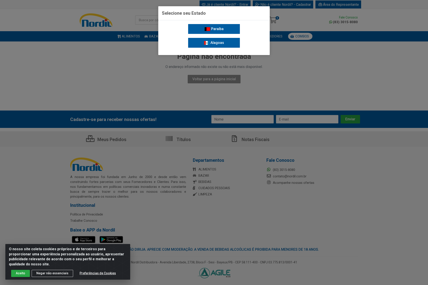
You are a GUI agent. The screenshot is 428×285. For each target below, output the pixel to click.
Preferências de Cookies (98, 273)
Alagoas (217, 43)
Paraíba (217, 29)
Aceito (20, 273)
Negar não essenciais (52, 273)
